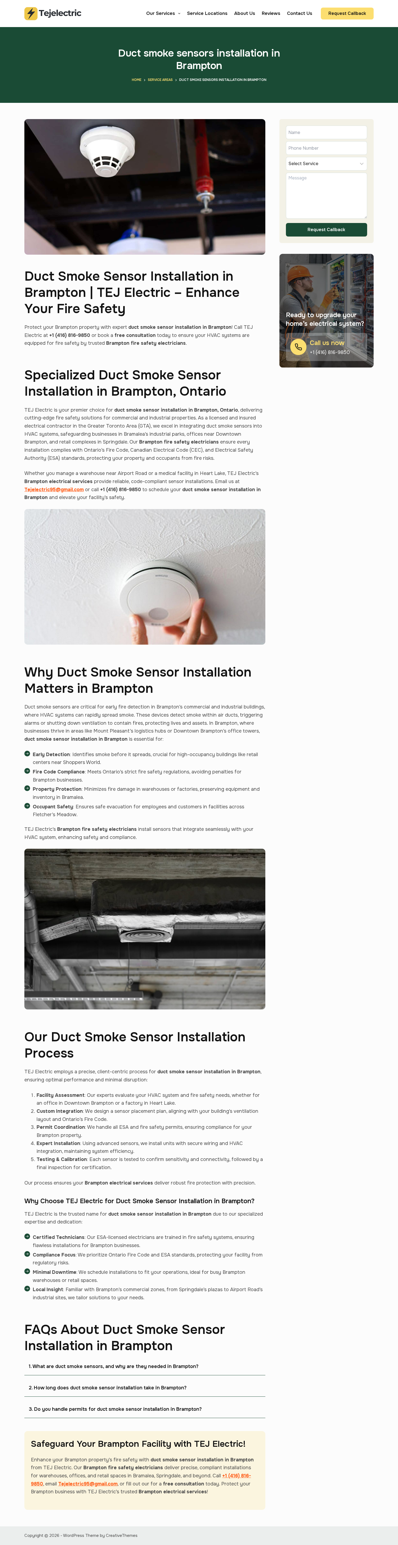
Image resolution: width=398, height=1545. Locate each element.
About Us (244, 13)
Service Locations (207, 13)
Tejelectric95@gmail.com (54, 490)
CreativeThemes (122, 1535)
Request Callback (347, 13)
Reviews (271, 13)
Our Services (160, 13)
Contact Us (299, 13)
